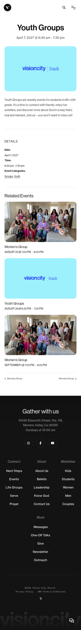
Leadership (42, 487)
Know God (41, 496)
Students (68, 479)
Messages (41, 527)
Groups (9, 176)
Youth (17, 176)
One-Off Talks (40, 535)
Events (14, 479)
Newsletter (40, 552)
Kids (68, 471)
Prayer (14, 504)
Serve (14, 496)
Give (40, 543)
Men (68, 496)
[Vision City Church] (7, 7)
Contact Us (42, 504)
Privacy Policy (24, 591)
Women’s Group (16, 247)
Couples (68, 504)
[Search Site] (64, 7)
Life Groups (14, 487)
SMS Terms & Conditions (51, 591)
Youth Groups (14, 303)
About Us (41, 471)
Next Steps (14, 471)
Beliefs (42, 479)
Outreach (40, 560)
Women (68, 487)
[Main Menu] (73, 7)
